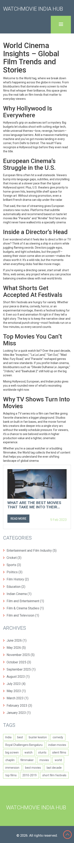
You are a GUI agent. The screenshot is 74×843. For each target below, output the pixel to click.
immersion (12, 767)
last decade (54, 767)
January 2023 (19, 713)
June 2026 (17, 640)
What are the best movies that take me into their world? (34, 505)
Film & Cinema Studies (25, 608)
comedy (58, 737)
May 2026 (16, 648)
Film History (18, 579)
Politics (14, 572)
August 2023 (18, 677)
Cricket (14, 558)
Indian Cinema (19, 594)
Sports (14, 565)
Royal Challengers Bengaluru (24, 745)
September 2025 (21, 669)
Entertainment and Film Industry (32, 550)
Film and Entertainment (25, 601)
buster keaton (38, 737)
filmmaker (27, 760)
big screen (12, 752)
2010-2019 (29, 775)
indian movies (57, 745)
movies (44, 760)
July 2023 (16, 684)
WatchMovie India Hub (33, 9)
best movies (33, 767)
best (20, 737)
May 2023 (16, 691)
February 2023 (19, 705)
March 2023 (17, 698)
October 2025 (19, 662)
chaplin (10, 760)
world (58, 760)
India (8, 737)
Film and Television (23, 615)
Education (16, 587)
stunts (42, 752)
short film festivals (54, 775)
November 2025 (21, 655)
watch (28, 752)
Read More (18, 518)
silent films (59, 752)
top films (11, 775)
